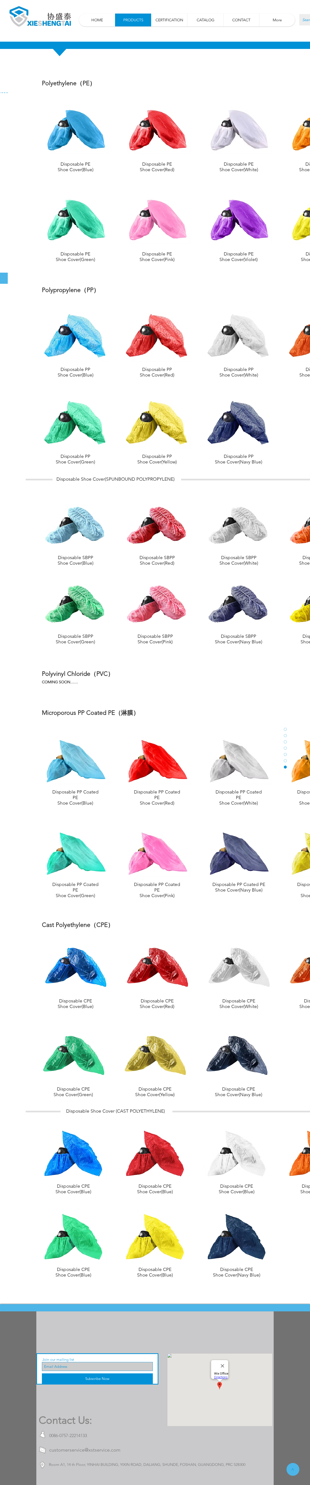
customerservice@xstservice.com (84, 1450)
